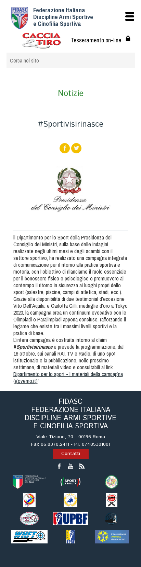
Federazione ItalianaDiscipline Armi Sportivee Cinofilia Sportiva (63, 17)
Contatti (70, 453)
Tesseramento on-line (96, 40)
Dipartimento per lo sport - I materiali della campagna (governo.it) (68, 377)
